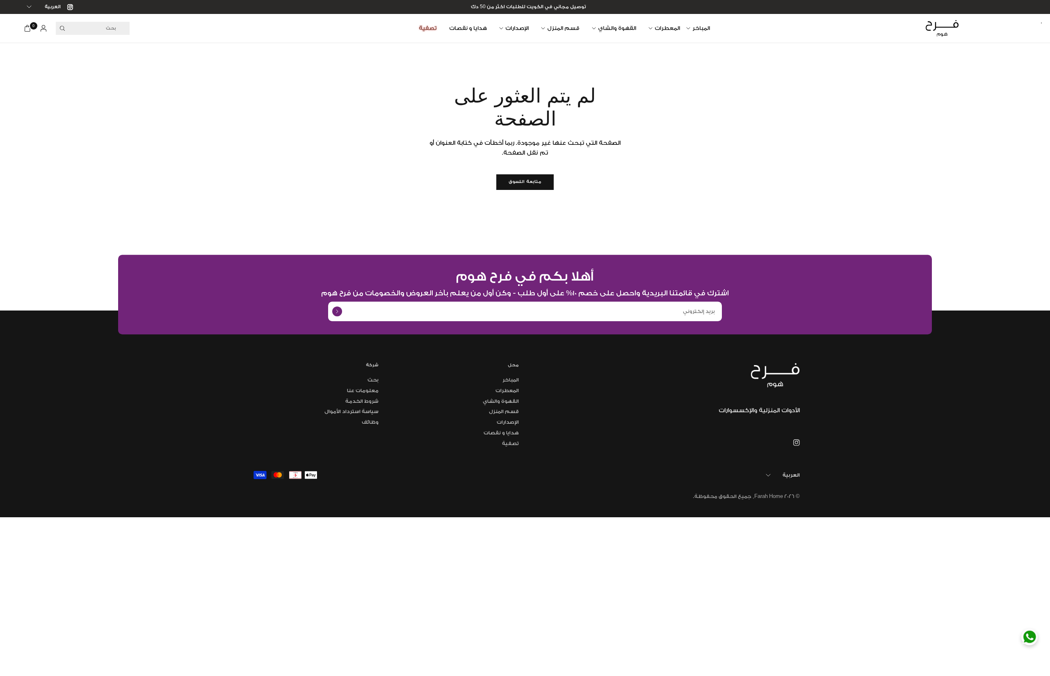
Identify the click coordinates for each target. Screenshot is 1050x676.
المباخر (701, 28)
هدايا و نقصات (468, 28)
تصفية (428, 28)
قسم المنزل (563, 28)
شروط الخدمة (362, 401)
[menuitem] (701, 28)
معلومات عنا (363, 390)
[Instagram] (67, 7)
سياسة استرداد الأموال (351, 411)
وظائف (370, 422)
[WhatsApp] (1029, 637)
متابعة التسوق (525, 181)
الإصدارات (517, 28)
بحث (373, 380)
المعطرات (667, 28)
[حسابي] (43, 28)
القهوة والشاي (617, 28)
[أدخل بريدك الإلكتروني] (337, 311)
